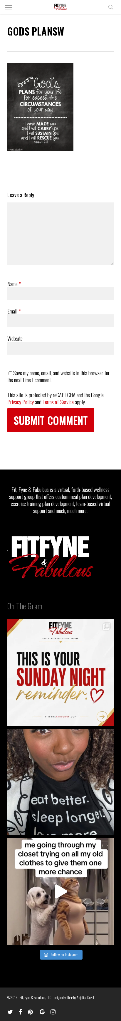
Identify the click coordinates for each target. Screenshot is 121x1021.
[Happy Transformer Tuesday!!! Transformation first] (60, 782)
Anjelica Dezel (85, 997)
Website (15, 338)
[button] (8, 7)
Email (14, 311)
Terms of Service (58, 402)
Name (14, 283)
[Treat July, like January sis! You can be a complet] (60, 891)
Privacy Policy (20, 402)
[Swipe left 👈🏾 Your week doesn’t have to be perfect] (60, 672)
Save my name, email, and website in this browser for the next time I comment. (58, 376)
